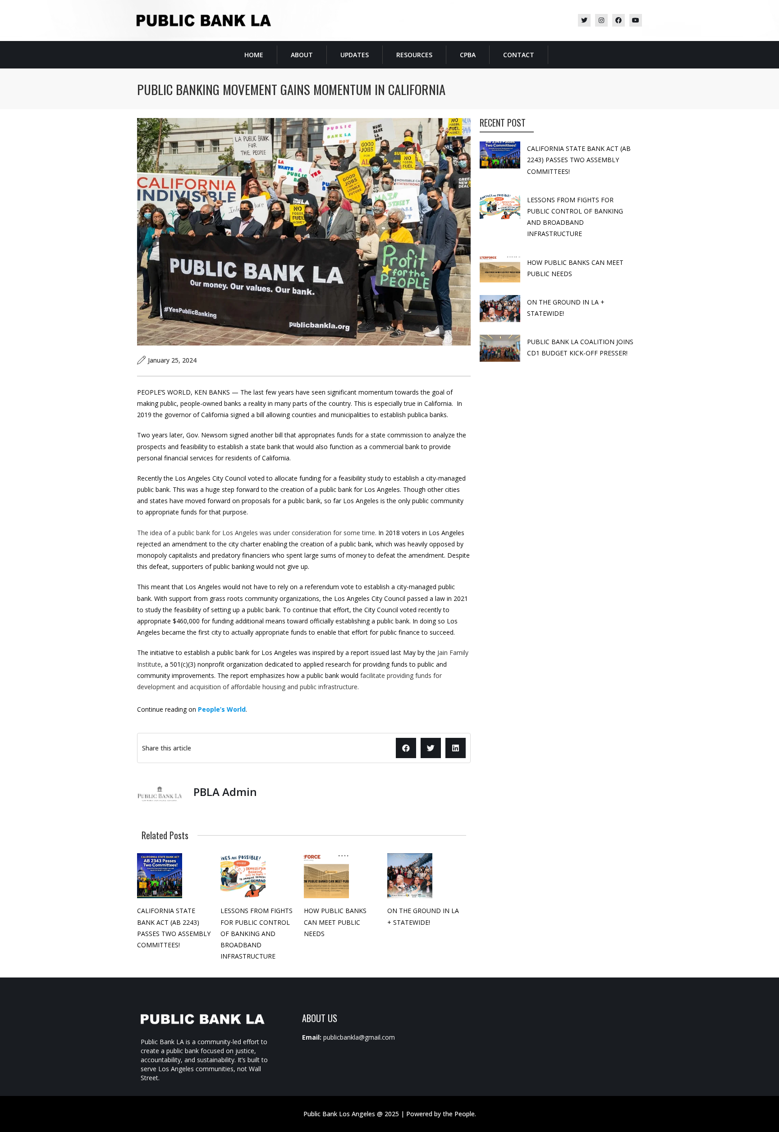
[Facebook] (618, 20)
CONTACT (518, 54)
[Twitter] (584, 20)
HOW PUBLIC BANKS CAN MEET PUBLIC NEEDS (335, 921)
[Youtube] (635, 20)
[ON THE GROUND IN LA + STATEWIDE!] (409, 875)
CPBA (468, 54)
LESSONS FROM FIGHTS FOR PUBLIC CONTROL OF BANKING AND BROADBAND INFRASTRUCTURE (256, 933)
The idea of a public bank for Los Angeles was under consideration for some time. (257, 532)
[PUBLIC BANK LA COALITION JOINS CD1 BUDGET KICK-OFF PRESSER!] (500, 348)
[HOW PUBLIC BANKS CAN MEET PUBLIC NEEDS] (326, 875)
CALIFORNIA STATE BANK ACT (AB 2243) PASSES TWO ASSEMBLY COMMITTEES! (579, 159)
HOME (253, 54)
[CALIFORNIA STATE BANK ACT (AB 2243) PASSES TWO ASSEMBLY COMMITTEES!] (159, 875)
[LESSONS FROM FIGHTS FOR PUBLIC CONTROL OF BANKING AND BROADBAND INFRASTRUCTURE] (243, 875)
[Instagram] (601, 20)
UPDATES (354, 54)
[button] (406, 748)
